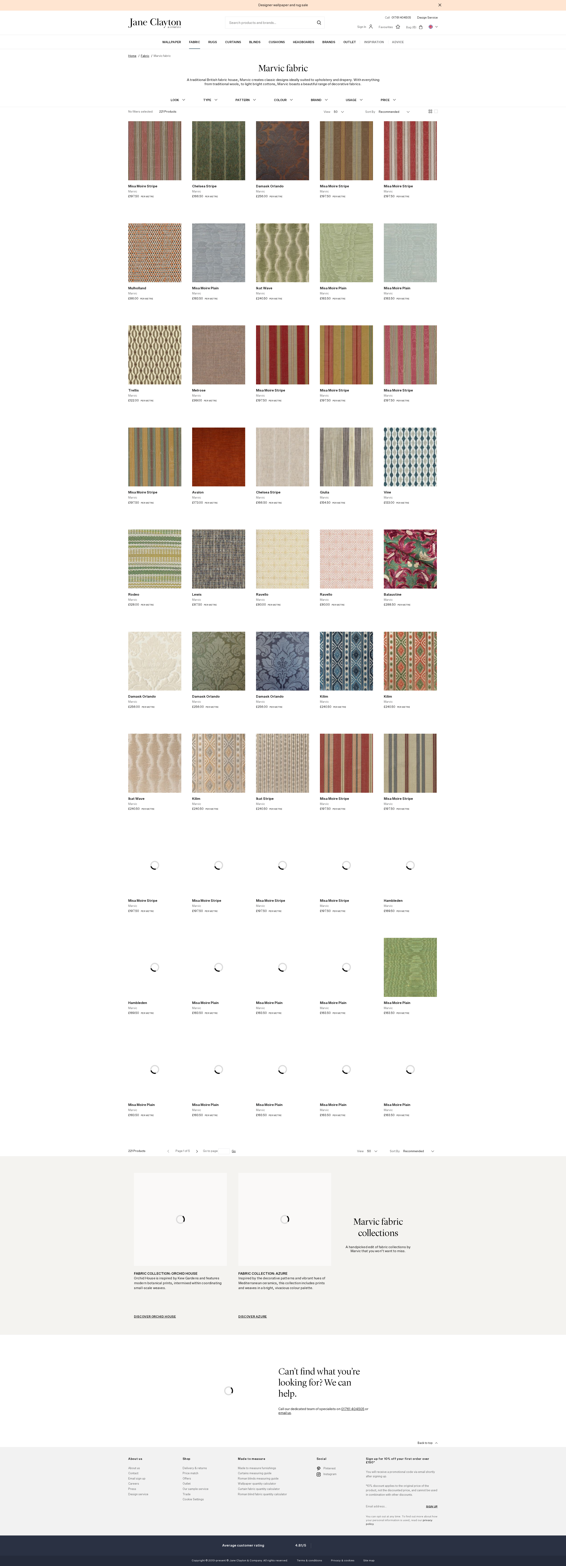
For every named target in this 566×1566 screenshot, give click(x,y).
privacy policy (336, 826)
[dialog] (283, 783)
